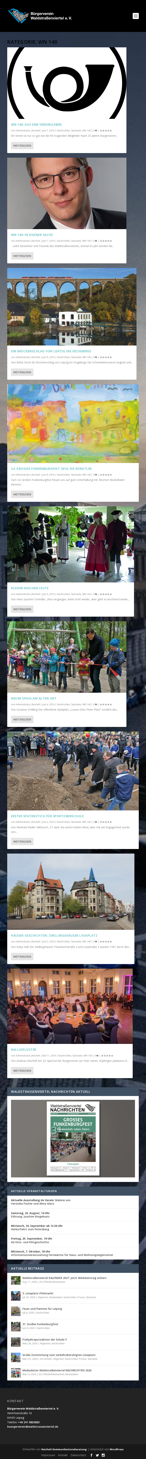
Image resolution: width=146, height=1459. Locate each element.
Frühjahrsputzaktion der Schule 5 (44, 1339)
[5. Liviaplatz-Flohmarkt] (16, 1296)
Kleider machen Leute (29, 588)
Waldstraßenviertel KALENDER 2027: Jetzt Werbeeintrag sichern (64, 1278)
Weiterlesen (22, 145)
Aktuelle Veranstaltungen (34, 1191)
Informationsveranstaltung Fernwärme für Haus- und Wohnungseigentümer (62, 1253)
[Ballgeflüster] (70, 1006)
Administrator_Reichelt (28, 130)
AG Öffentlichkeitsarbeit (52, 1281)
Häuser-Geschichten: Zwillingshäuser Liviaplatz (54, 935)
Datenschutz (78, 1455)
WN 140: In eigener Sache (32, 235)
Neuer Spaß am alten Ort (33, 698)
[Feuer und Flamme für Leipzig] (16, 1311)
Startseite (76, 130)
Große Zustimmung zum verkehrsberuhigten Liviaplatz (59, 1355)
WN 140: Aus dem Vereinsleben (36, 124)
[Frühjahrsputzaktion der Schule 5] (16, 1342)
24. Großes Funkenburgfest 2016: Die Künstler (51, 469)
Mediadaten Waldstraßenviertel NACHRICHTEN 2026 (56, 1370)
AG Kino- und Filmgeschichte (31, 1240)
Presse (81, 1297)
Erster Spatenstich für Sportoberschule (47, 816)
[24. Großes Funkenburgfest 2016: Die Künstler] (73, 423)
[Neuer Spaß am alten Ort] (66, 657)
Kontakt (63, 1455)
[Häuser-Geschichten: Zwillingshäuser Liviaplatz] (70, 892)
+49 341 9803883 (29, 1422)
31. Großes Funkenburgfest (40, 1324)
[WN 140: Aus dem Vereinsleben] (66, 83)
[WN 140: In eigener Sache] (66, 193)
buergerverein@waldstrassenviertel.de (32, 1426)
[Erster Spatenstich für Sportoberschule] (73, 770)
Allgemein (43, 1297)
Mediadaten (55, 1297)
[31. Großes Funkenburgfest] (16, 1326)
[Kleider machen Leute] (70, 544)
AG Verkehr (46, 1359)
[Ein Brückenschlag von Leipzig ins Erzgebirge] (71, 306)
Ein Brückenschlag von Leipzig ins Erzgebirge (51, 351)
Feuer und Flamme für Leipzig (42, 1308)
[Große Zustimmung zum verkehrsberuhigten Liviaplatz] (16, 1357)
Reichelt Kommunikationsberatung (64, 1449)
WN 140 (86, 130)
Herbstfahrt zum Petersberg (37, 1227)
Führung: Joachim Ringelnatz (30, 1214)
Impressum (48, 1455)
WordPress (117, 1449)
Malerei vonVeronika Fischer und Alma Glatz (41, 1201)
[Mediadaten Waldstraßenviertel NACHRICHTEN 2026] (16, 1373)
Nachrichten (63, 130)
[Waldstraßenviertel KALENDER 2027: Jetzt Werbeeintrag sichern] (16, 1280)
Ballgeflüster (23, 1050)
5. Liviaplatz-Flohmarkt (37, 1293)
